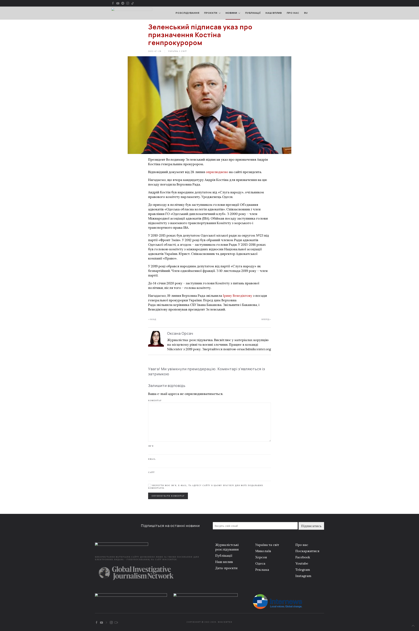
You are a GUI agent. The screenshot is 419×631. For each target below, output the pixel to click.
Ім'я (151, 446)
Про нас (293, 12)
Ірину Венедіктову (237, 295)
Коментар (155, 400)
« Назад (152, 319)
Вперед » (266, 319)
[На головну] (131, 13)
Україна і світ (177, 51)
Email (152, 459)
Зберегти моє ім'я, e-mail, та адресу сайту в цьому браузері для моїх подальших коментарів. (205, 486)
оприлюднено (217, 172)
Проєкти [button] (210, 12)
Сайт (151, 472)
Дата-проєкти (226, 568)
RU (306, 12)
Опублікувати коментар (168, 496)
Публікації (253, 12)
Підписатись (311, 526)
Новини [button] (231, 12)
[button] (413, 626)
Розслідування (187, 12)
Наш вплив (273, 12)
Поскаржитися (307, 551)
